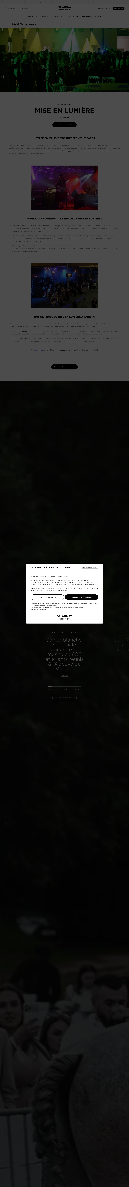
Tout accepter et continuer (81, 597)
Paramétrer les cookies (47, 597)
